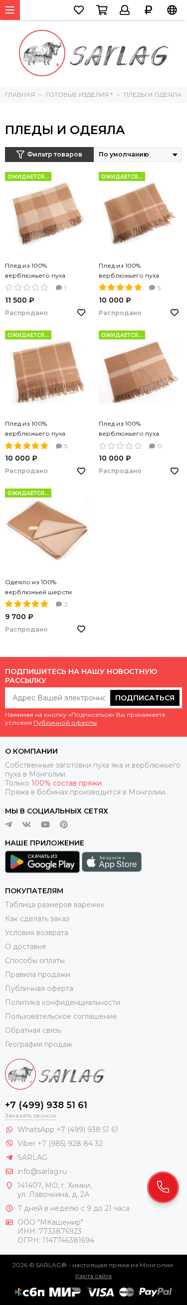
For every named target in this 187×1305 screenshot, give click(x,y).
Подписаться (145, 697)
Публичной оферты (65, 722)
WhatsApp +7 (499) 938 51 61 (67, 1129)
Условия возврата (36, 932)
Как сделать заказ (37, 918)
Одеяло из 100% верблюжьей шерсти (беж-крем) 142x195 (38, 587)
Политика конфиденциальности (62, 1002)
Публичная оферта (39, 988)
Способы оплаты (35, 960)
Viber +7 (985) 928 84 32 (60, 1143)
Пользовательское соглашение (61, 1016)
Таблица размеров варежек (55, 904)
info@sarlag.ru (42, 1171)
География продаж (38, 1044)
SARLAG (32, 1157)
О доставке (25, 946)
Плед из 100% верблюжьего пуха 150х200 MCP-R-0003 (38, 271)
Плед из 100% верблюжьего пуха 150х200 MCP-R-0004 (133, 429)
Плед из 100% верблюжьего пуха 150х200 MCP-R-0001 (132, 271)
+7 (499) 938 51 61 (46, 1105)
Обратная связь (33, 1030)
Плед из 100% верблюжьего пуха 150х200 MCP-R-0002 (38, 429)
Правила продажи (37, 974)
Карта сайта (93, 1276)
